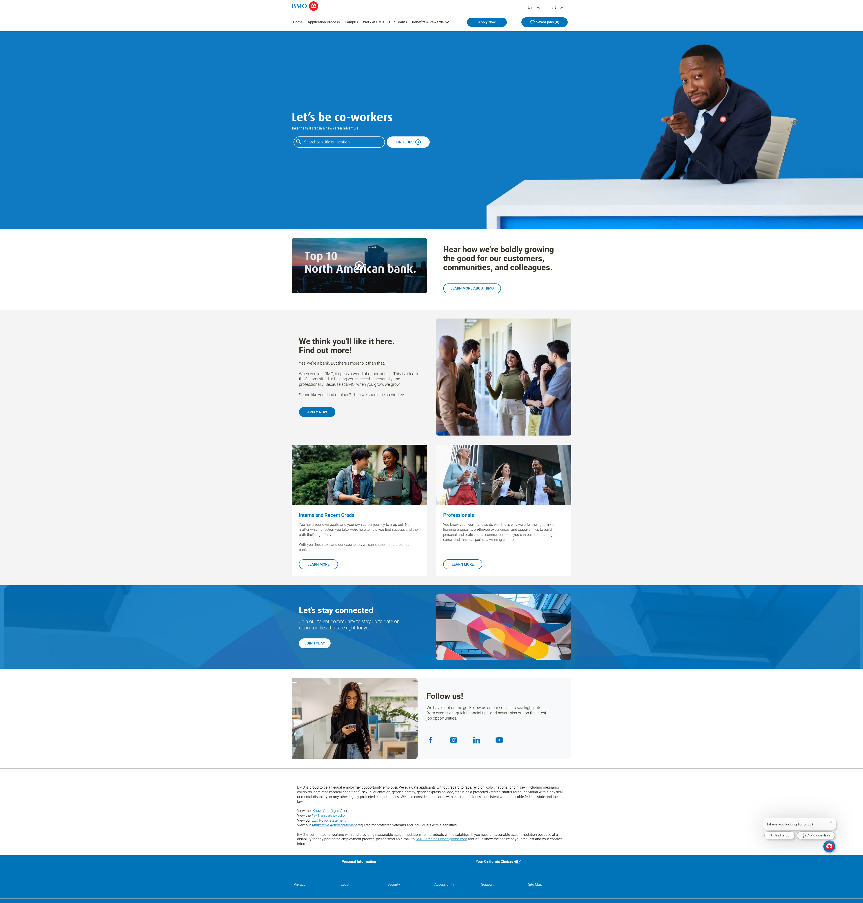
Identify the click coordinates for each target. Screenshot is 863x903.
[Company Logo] (305, 5)
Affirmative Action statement (334, 825)
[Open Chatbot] (829, 846)
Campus (351, 22)
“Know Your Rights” (326, 810)
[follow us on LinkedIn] (478, 740)
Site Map (535, 884)
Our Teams (398, 22)
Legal (345, 884)
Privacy (299, 884)
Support (487, 884)
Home (298, 22)
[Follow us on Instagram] (455, 740)
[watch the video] (359, 265)
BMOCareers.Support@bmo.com (441, 838)
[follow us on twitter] (501, 740)
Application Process (324, 22)
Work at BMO (373, 22)
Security (393, 884)
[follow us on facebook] (432, 740)
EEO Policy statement (329, 820)
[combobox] (339, 142)
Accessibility (444, 884)
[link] (472, 288)
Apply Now (487, 22)
